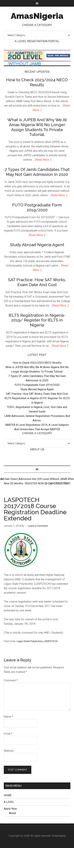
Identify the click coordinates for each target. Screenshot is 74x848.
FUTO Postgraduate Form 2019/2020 (37, 207)
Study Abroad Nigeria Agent (37, 244)
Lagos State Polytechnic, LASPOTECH (37, 641)
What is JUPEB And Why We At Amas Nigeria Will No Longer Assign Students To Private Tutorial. (37, 127)
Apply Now (10, 808)
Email (8, 733)
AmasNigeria (37, 16)
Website (9, 750)
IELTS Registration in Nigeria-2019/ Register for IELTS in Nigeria (37, 320)
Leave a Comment (38, 525)
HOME (8, 795)
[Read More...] (43, 159)
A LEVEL (9, 802)
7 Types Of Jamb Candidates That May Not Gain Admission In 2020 (37, 172)
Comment (11, 680)
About (12, 813)
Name (8, 716)
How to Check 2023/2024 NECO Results (37, 82)
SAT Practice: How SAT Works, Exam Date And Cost (37, 282)
